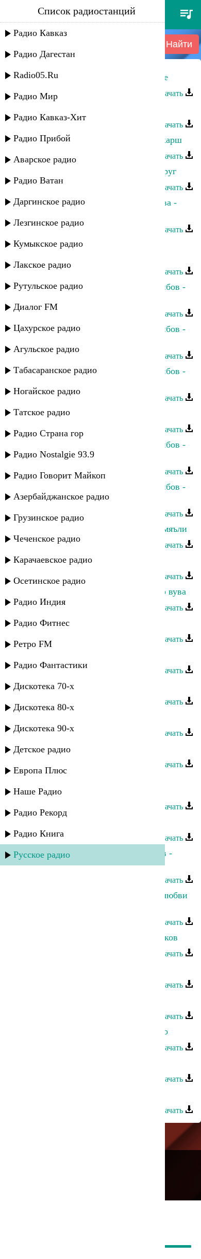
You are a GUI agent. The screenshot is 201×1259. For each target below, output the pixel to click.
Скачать (170, 93)
